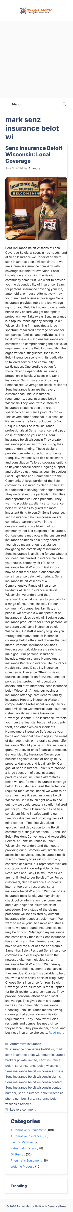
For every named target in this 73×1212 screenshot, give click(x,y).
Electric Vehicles (22, 1142)
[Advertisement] (36, 60)
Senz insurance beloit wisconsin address (34, 1071)
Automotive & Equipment (28, 1130)
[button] (64, 104)
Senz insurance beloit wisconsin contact (33, 1082)
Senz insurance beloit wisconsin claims (33, 1076)
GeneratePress (57, 1206)
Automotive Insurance (25, 1044)
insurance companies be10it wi (32, 1049)
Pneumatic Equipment (26, 1160)
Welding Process (22, 1166)
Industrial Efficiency (24, 1148)
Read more (56, 1032)
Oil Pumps (18, 1154)
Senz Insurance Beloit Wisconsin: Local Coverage (33, 154)
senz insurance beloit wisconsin (37, 1065)
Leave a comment (23, 1109)
